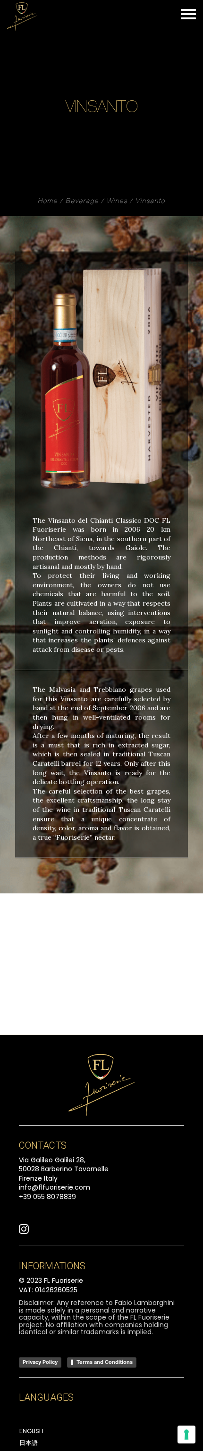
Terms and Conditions (104, 1362)
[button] (24, 1231)
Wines (117, 201)
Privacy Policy (40, 1362)
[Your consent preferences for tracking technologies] (186, 1434)
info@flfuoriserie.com (54, 1187)
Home (48, 201)
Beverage (82, 201)
